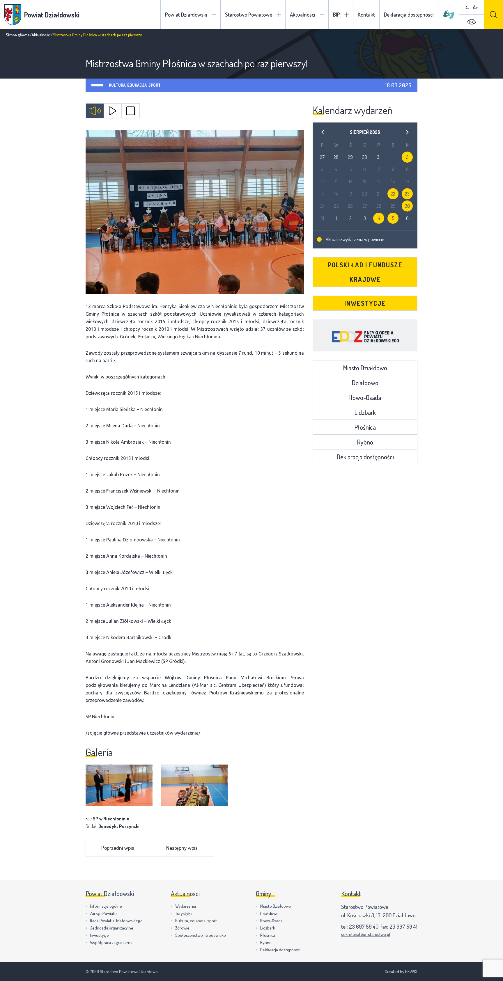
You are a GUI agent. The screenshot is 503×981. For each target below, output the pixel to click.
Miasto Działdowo (365, 368)
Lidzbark (365, 412)
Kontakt (366, 14)
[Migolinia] (448, 14)
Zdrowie (182, 928)
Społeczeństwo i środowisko (200, 935)
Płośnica (365, 427)
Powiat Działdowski (186, 14)
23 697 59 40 (363, 926)
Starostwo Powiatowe (248, 14)
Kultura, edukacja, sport (135, 85)
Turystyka (183, 913)
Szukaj (493, 14)
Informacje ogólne (106, 906)
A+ (475, 7)
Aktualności (302, 14)
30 (407, 206)
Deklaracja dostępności (409, 14)
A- (467, 7)
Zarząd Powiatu (103, 913)
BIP (336, 14)
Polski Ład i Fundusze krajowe (365, 272)
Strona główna (18, 34)
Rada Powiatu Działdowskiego (116, 920)
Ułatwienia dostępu (471, 22)
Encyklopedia (365, 335)
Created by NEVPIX (401, 971)
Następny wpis (182, 847)
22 (393, 194)
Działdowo (365, 382)
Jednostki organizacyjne (111, 928)
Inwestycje (365, 303)
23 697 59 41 (403, 926)
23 (407, 194)
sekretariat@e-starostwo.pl (365, 934)
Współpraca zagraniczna (111, 942)
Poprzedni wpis (117, 847)
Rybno (365, 442)
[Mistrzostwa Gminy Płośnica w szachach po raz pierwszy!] (195, 212)
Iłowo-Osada (365, 397)
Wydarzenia (185, 906)
